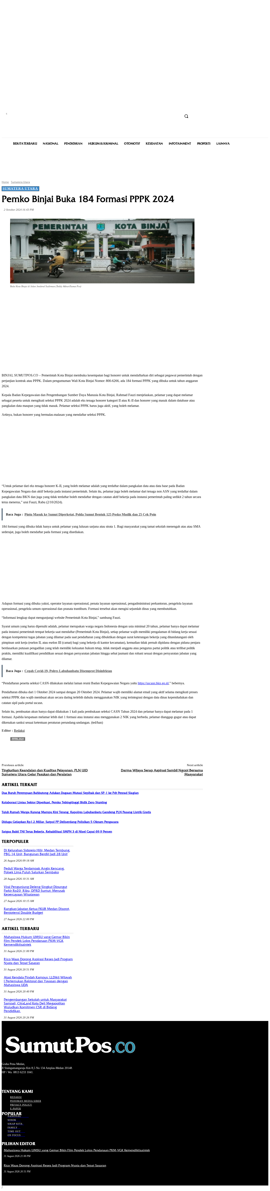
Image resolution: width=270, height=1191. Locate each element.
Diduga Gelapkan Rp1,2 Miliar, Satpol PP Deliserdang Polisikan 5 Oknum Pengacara (60, 822)
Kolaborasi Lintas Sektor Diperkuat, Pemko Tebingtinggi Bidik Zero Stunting (54, 802)
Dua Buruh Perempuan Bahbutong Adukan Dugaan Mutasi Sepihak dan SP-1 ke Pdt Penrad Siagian (70, 793)
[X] (55, 298)
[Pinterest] (70, 298)
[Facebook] (40, 298)
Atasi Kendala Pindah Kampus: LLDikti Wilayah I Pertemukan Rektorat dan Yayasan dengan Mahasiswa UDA (38, 981)
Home (5, 182)
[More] (100, 298)
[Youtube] (26, 1080)
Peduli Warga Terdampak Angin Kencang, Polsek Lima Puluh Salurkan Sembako (34, 870)
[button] (186, 116)
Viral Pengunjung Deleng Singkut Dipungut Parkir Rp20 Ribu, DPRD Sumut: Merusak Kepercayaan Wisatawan (35, 890)
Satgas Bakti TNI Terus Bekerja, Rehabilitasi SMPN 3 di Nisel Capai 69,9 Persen (57, 831)
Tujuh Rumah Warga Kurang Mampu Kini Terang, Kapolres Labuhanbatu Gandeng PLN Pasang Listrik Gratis (76, 812)
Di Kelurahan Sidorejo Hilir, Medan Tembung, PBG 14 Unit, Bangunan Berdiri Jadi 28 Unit (37, 852)
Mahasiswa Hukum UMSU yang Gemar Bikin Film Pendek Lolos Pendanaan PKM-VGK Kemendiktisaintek (37, 941)
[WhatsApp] (85, 298)
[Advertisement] (135, 162)
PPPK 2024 (18, 738)
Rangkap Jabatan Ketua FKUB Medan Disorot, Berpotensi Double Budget (37, 911)
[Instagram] (11, 1080)
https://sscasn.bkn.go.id (153, 683)
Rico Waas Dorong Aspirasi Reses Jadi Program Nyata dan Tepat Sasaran (38, 961)
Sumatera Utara (20, 182)
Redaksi (19, 730)
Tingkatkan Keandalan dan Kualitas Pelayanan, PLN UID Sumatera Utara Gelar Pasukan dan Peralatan (45, 772)
